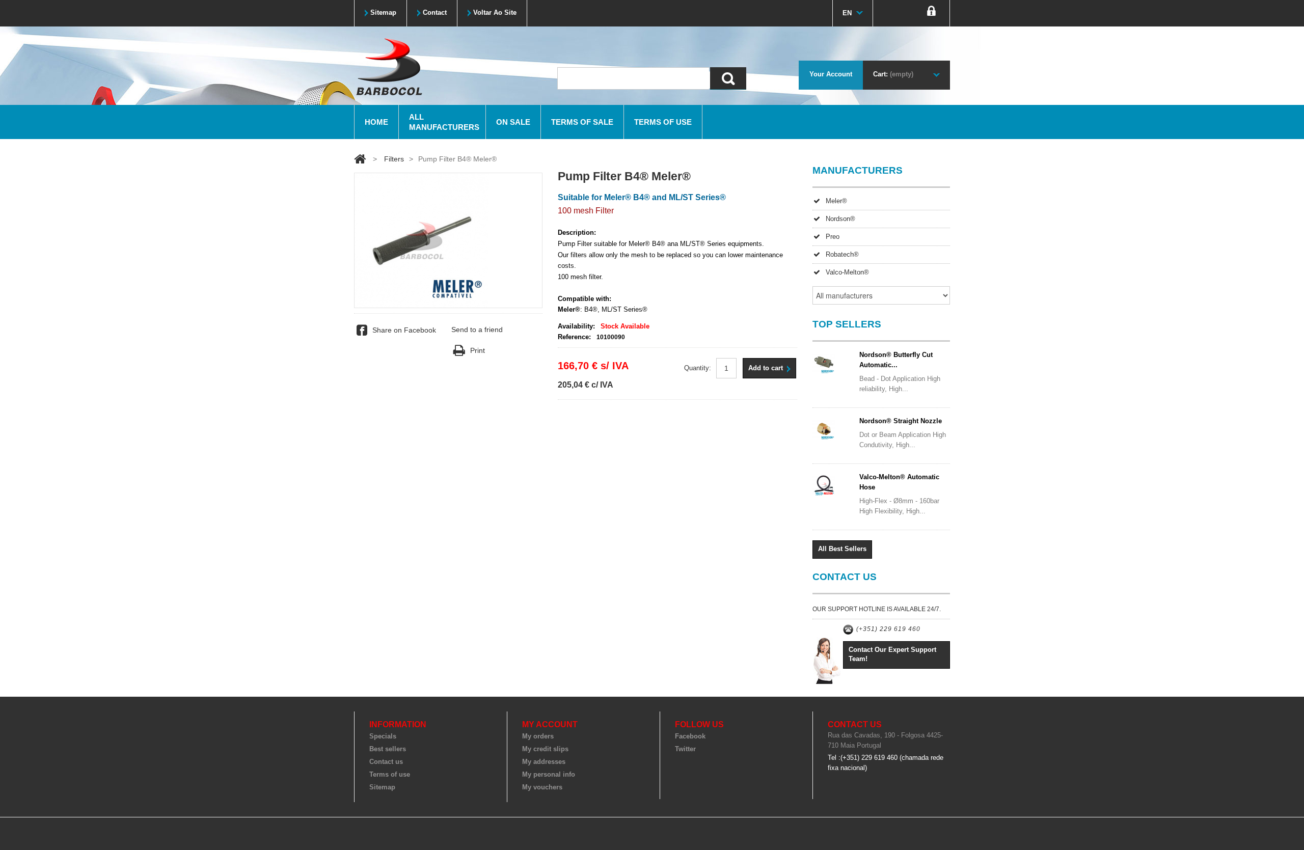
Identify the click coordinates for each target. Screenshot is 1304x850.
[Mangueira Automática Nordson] (832, 429)
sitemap (383, 12)
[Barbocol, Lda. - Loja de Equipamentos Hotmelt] (388, 66)
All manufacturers (444, 122)
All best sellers (842, 549)
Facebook (690, 736)
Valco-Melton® (847, 272)
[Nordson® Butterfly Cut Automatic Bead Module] (832, 363)
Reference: (574, 337)
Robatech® (842, 254)
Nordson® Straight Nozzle (900, 421)
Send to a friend (477, 329)
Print (477, 350)
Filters (394, 159)
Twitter (685, 749)
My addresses (543, 761)
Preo (832, 236)
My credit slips (545, 749)
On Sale (513, 122)
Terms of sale (582, 122)
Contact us (386, 761)
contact (435, 12)
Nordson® (840, 219)
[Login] (931, 13)
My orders (538, 736)
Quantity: (697, 368)
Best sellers (387, 749)
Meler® (836, 201)
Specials (382, 736)
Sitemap (382, 787)
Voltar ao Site (495, 12)
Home (376, 122)
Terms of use (663, 122)
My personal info (548, 774)
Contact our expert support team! (892, 654)
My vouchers (542, 787)
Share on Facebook (404, 330)
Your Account (830, 74)
